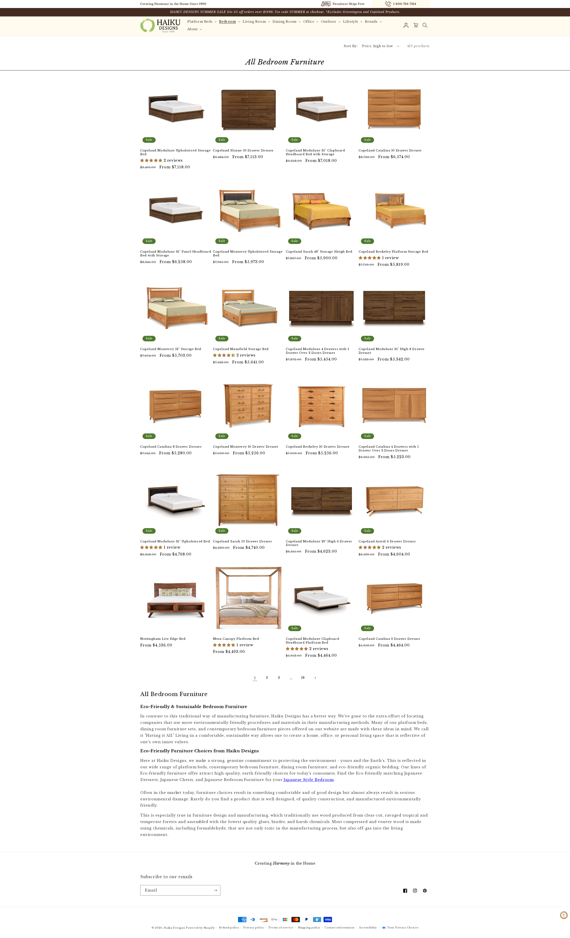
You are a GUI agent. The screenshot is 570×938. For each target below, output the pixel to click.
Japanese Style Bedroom (309, 779)
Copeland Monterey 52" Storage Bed (170, 349)
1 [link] (255, 678)
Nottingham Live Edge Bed (162, 639)
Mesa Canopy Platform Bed (236, 639)
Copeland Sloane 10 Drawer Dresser (243, 150)
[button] (425, 25)
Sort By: (351, 46)
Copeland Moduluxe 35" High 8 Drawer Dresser (392, 351)
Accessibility (368, 927)
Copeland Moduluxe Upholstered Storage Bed (175, 152)
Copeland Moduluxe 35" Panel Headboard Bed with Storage (175, 253)
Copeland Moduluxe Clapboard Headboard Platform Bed (312, 640)
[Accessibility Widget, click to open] (564, 915)
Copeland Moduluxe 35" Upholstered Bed (175, 541)
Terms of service (280, 927)
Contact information (339, 927)
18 (303, 678)
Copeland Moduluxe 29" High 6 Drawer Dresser (319, 543)
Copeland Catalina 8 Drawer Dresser (171, 447)
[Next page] (315, 678)
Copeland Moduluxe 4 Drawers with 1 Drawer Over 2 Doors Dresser (317, 351)
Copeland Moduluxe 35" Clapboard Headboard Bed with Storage (315, 152)
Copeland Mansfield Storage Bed (241, 349)
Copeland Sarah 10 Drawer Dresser (242, 541)
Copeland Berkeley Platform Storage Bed (393, 252)
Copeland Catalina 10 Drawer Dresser (390, 150)
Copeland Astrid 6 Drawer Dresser (387, 541)
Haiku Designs (174, 927)
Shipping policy (309, 927)
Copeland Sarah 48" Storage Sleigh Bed (319, 252)
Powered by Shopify (200, 927)
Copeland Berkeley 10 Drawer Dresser (318, 447)
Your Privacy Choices (402, 927)
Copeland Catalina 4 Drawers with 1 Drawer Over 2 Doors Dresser (389, 448)
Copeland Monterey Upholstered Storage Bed (248, 253)
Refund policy (229, 927)
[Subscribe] (215, 890)
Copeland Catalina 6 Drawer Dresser (389, 639)
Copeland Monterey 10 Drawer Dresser (246, 447)
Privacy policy (253, 927)
